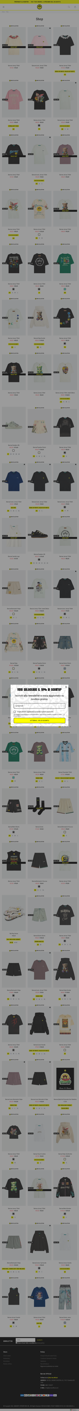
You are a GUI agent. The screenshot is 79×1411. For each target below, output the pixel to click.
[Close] (66, 687)
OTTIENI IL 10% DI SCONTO (39, 720)
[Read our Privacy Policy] (64, 715)
